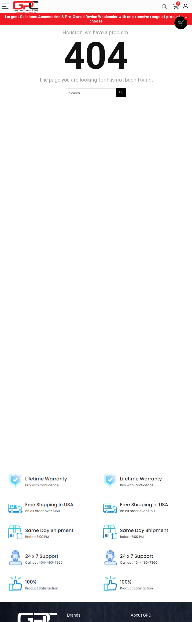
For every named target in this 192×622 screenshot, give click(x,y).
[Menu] (5, 6)
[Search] (164, 6)
